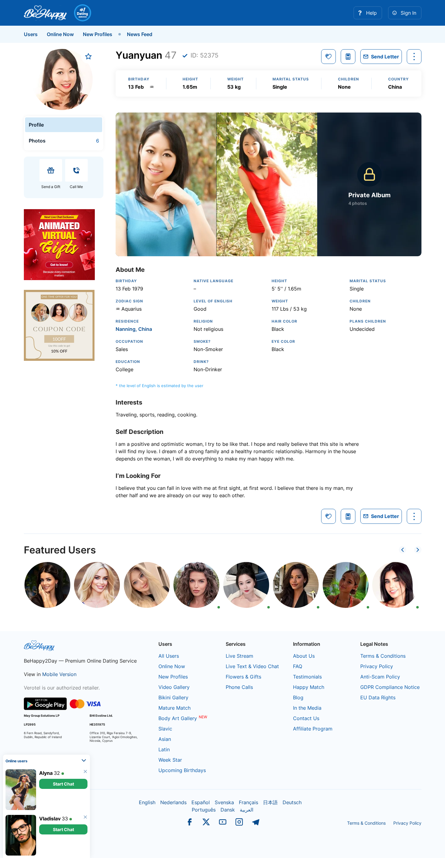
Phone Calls (239, 687)
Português (204, 810)
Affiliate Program (312, 729)
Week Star (170, 760)
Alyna (46, 773)
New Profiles (97, 34)
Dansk (228, 810)
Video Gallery (174, 687)
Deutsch (292, 802)
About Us (304, 656)
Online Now (60, 34)
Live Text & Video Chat (252, 666)
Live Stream (239, 656)
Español (200, 802)
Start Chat (63, 783)
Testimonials (307, 677)
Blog (298, 697)
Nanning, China (134, 329)
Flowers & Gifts (243, 677)
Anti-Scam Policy (380, 677)
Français (248, 802)
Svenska (224, 802)
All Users (168, 656)
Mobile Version (59, 674)
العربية (246, 810)
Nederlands (173, 802)
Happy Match (308, 687)
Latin (164, 749)
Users (31, 34)
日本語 (270, 802)
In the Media (307, 708)
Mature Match (174, 708)
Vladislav (50, 818)
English (147, 802)
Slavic (165, 729)
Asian (164, 739)
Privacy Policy (376, 666)
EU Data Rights (377, 697)
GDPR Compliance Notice (390, 687)
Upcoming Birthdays (182, 770)
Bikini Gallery (173, 697)
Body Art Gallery (177, 718)
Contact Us (306, 718)
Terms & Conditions (383, 656)
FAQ (297, 666)
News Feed (139, 34)
